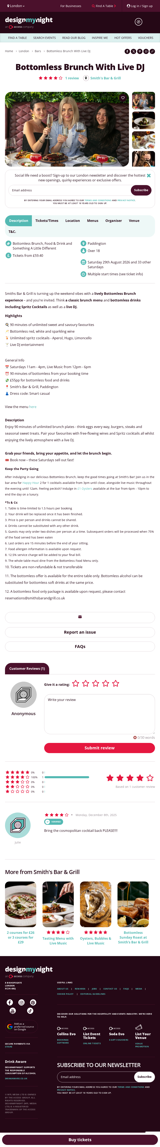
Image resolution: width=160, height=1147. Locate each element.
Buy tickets (80, 1139)
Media (138, 988)
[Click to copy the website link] (152, 51)
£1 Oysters (85, 489)
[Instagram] (21, 1002)
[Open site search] (140, 22)
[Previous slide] (14, 910)
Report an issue (80, 632)
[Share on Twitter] (133, 51)
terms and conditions (98, 200)
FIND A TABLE (17, 38)
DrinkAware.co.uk (16, 1078)
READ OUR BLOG (73, 38)
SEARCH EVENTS (44, 38)
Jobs (94, 988)
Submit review (100, 748)
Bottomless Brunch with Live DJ (68, 51)
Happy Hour (30, 483)
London (24, 51)
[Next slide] (146, 910)
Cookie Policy (65, 993)
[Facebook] (10, 1002)
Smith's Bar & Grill (105, 78)
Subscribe (141, 190)
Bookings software (63, 1041)
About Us (63, 988)
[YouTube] (13, 1011)
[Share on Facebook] (127, 51)
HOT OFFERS (123, 38)
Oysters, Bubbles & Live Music (95, 940)
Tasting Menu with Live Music (58, 940)
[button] (58, 78)
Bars (38, 51)
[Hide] (149, 175)
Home (9, 51)
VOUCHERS (145, 38)
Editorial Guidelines (92, 993)
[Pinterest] (33, 1002)
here (32, 406)
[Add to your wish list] (123, 98)
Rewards (80, 988)
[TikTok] (30, 1011)
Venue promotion (142, 1045)
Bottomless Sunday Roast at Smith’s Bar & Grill (133, 937)
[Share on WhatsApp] (146, 51)
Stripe (8, 1046)
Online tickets (92, 1043)
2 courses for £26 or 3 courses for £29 (20, 937)
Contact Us (110, 988)
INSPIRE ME (100, 38)
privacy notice (126, 200)
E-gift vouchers (118, 1039)
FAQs (80, 646)
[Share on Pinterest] (139, 51)
